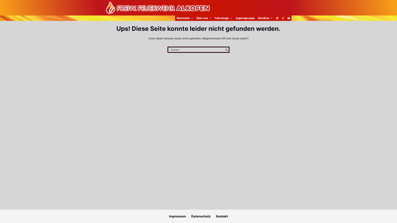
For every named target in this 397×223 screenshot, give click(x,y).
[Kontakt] (289, 18)
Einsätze (263, 18)
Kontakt (222, 216)
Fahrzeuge (222, 18)
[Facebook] (283, 18)
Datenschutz (203, 216)
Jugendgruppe (245, 18)
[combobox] (196, 50)
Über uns (202, 18)
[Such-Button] (226, 49)
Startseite (183, 18)
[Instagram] (277, 18)
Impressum (177, 216)
